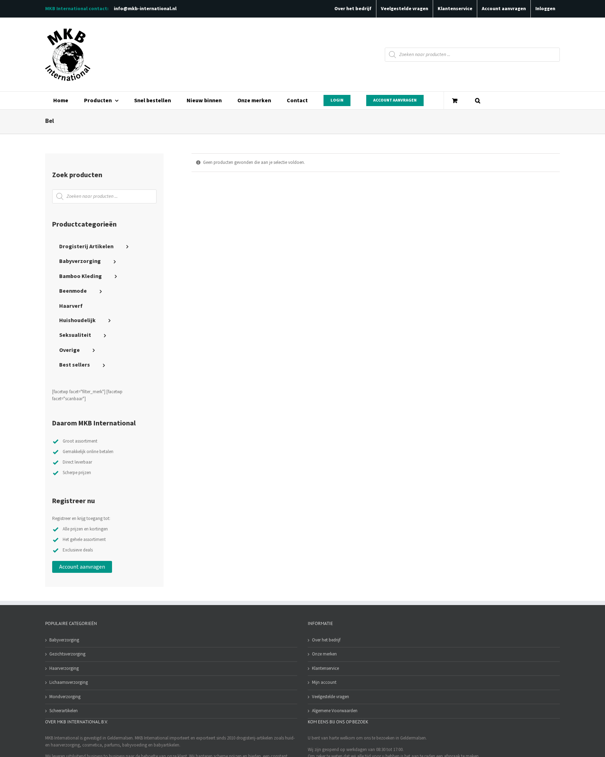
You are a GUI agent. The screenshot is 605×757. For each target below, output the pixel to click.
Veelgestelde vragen (330, 697)
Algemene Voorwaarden (334, 711)
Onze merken (324, 654)
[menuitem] (60, 100)
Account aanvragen (82, 567)
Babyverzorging (64, 640)
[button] (477, 100)
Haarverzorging (64, 668)
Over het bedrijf (326, 640)
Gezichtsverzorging (67, 654)
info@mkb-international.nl (145, 8)
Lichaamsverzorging (68, 682)
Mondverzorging (65, 697)
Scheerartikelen (63, 711)
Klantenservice (325, 668)
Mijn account (324, 682)
